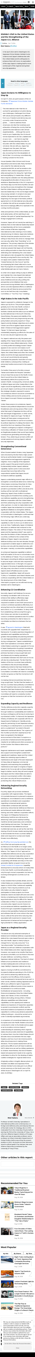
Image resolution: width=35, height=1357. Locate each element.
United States (14, 1087)
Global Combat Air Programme (12, 865)
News (27, 6)
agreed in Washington (15, 627)
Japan (4, 1087)
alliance (25, 1087)
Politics (4, 43)
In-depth (10, 6)
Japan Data (19, 6)
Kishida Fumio (6, 1090)
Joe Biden (18, 1090)
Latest (3, 6)
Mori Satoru (9, 46)
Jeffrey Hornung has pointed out (16, 842)
